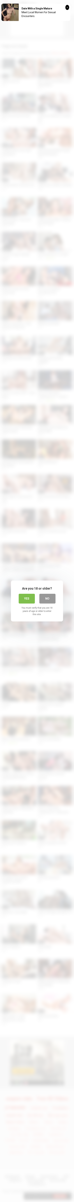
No (47, 598)
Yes (26, 598)
